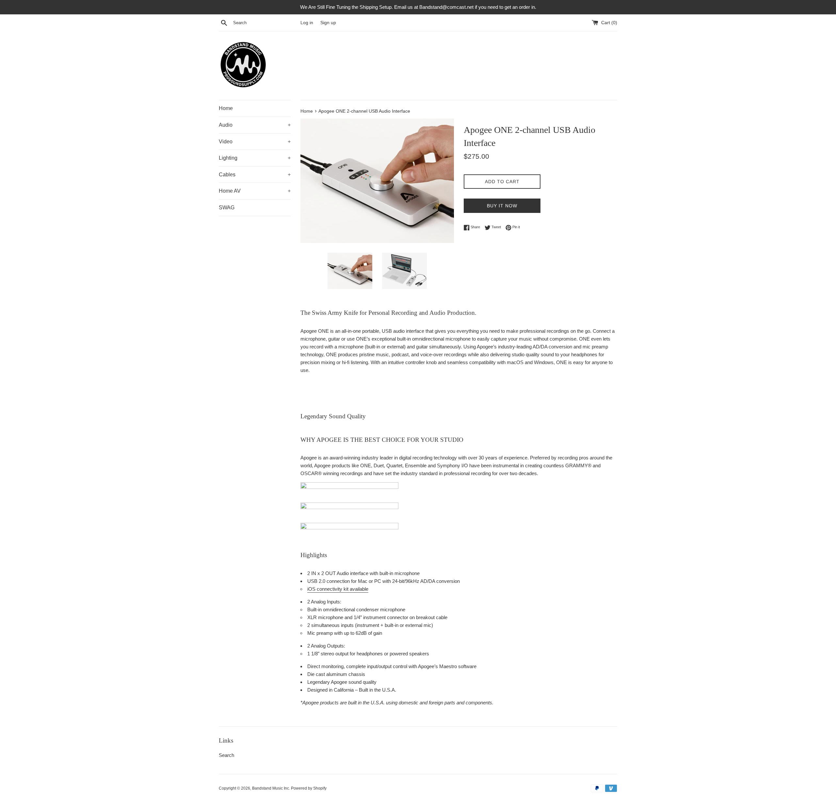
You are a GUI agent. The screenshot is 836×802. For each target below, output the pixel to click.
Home (226, 108)
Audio (255, 125)
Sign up (328, 22)
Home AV (255, 191)
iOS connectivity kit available (337, 589)
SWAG (226, 207)
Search (226, 755)
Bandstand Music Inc (270, 788)
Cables (255, 174)
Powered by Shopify (309, 788)
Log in (306, 22)
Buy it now (502, 205)
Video (255, 141)
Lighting (255, 158)
